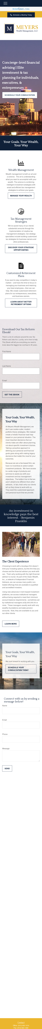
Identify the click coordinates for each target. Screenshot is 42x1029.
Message (6, 748)
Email (4, 380)
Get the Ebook (12, 394)
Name (4, 705)
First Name (6, 351)
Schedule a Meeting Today (22, 15)
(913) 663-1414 (23, 1025)
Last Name (6, 366)
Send (7, 768)
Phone (5, 734)
